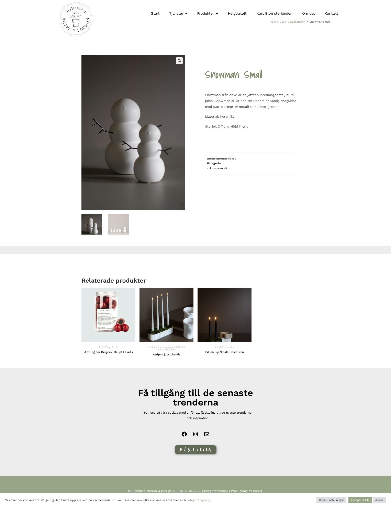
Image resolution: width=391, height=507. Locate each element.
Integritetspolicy (216, 491)
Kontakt (331, 13)
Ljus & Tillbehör (177, 347)
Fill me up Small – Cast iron (224, 352)
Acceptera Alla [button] (360, 500)
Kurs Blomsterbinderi (274, 13)
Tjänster (176, 13)
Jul (282, 21)
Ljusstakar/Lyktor (166, 349)
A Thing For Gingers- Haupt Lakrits (108, 352)
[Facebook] (184, 434)
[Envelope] (207, 434)
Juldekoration (296, 21)
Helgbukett (237, 13)
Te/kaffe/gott (106, 347)
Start (155, 13)
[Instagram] (195, 434)
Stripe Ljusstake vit (166, 354)
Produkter (205, 13)
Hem (273, 21)
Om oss (308, 13)
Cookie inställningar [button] (331, 500)
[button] (179, 60)
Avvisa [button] (379, 500)
